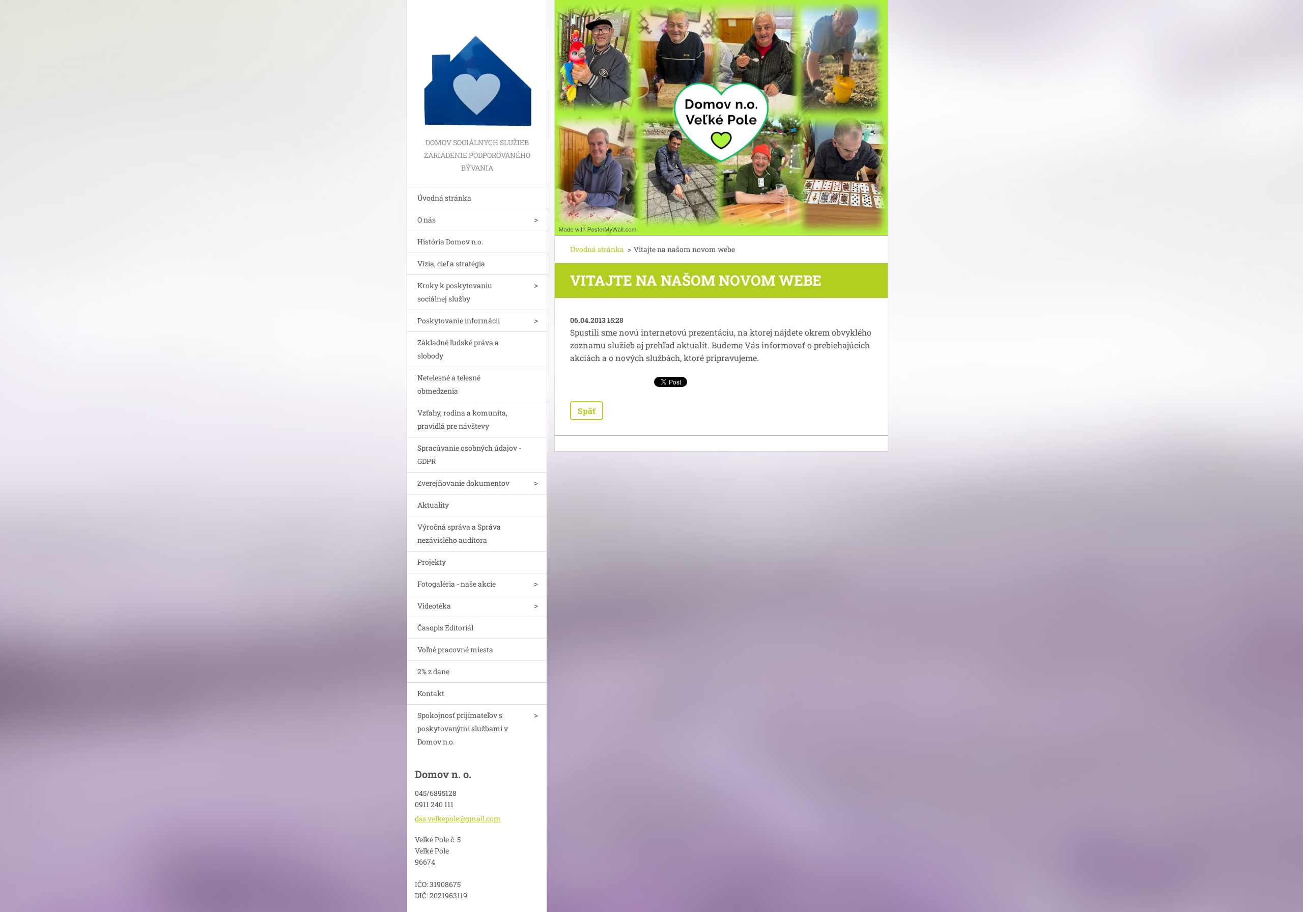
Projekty (431, 562)
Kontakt (430, 693)
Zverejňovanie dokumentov (463, 483)
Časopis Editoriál (445, 627)
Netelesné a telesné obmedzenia (448, 384)
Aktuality (433, 505)
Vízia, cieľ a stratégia (451, 263)
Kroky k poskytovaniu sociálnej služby (454, 292)
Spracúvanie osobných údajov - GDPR (469, 454)
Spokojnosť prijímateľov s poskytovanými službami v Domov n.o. (462, 728)
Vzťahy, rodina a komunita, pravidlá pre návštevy (462, 419)
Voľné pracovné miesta (455, 649)
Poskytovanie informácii (458, 320)
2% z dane (433, 671)
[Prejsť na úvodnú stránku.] (477, 68)
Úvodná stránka (444, 198)
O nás (426, 220)
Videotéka (434, 606)
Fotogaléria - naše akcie (456, 584)
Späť (587, 410)
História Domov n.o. (450, 241)
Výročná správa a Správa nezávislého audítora (459, 533)
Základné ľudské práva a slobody (458, 349)
